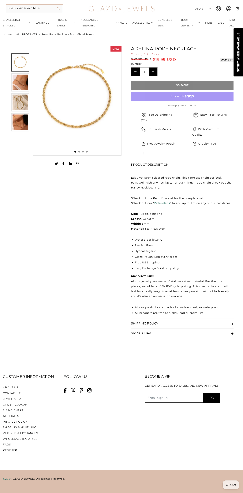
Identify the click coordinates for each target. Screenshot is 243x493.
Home (7, 34)
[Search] (58, 8)
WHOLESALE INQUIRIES (20, 439)
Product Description (150, 164)
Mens (208, 22)
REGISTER (10, 450)
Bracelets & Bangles (11, 22)
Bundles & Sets (165, 22)
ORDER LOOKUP (15, 404)
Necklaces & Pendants (90, 22)
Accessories (141, 22)
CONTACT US (12, 393)
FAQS (7, 444)
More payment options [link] (182, 105)
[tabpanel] (77, 101)
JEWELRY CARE (14, 399)
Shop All (233, 22)
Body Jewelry (187, 22)
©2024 (8, 478)
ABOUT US (10, 387)
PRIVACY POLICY (15, 421)
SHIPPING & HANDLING (19, 427)
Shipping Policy (144, 323)
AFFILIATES (11, 416)
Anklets (121, 22)
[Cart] (237, 8)
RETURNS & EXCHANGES (20, 433)
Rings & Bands (62, 22)
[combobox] (34, 8)
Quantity (136, 64)
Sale (221, 22)
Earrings (42, 22)
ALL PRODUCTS (26, 34)
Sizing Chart (142, 333)
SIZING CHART (13, 410)
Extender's (162, 203)
